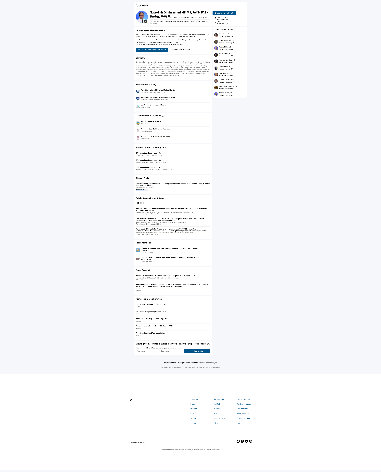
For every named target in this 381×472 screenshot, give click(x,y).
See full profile (153, 50)
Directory (217, 413)
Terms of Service (220, 418)
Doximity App (219, 399)
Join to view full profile (225, 13)
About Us (194, 399)
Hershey (164, 15)
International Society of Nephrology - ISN (152, 319)
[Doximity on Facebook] (242, 441)
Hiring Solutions (243, 413)
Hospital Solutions (243, 418)
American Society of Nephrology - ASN (151, 304)
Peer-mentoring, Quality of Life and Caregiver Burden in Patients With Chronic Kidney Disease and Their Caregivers (173, 184)
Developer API (242, 409)
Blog (192, 413)
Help (238, 423)
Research (217, 409)
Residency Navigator (244, 404)
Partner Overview (243, 399)
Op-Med (217, 404)
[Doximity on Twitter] (238, 441)
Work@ (193, 418)
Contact (193, 423)
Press (192, 404)
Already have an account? (180, 50)
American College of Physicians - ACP (151, 312)
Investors (193, 409)
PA (169, 15)
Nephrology (154, 15)
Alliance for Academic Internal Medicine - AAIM (154, 326)
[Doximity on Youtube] (250, 441)
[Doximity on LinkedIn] (246, 441)
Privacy (216, 423)
